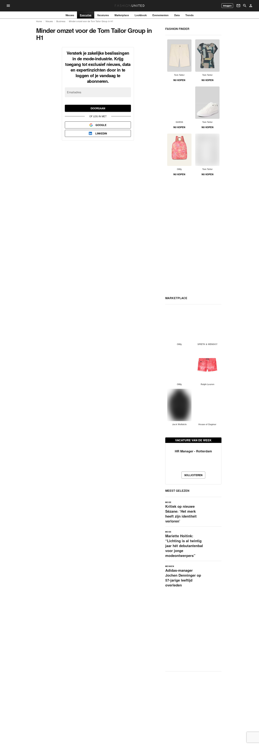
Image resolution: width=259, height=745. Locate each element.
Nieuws (49, 21)
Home (39, 21)
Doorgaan (98, 108)
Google (100, 125)
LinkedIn (101, 133)
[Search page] (245, 6)
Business (60, 21)
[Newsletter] (238, 6)
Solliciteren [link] (193, 475)
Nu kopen (179, 80)
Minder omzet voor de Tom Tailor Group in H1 (91, 21)
